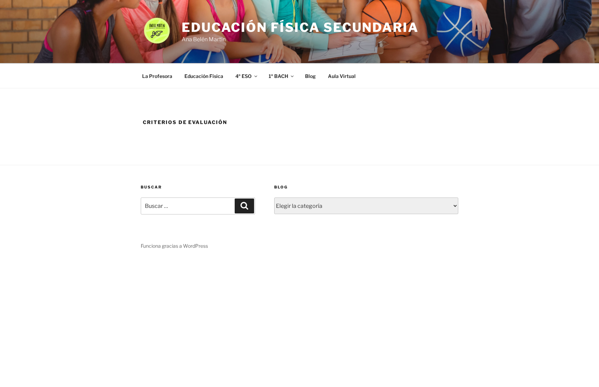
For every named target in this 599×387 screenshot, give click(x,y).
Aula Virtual (342, 76)
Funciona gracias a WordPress (174, 246)
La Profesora (157, 76)
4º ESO (243, 76)
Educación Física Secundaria (300, 27)
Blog (310, 76)
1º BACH (278, 76)
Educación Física (203, 76)
